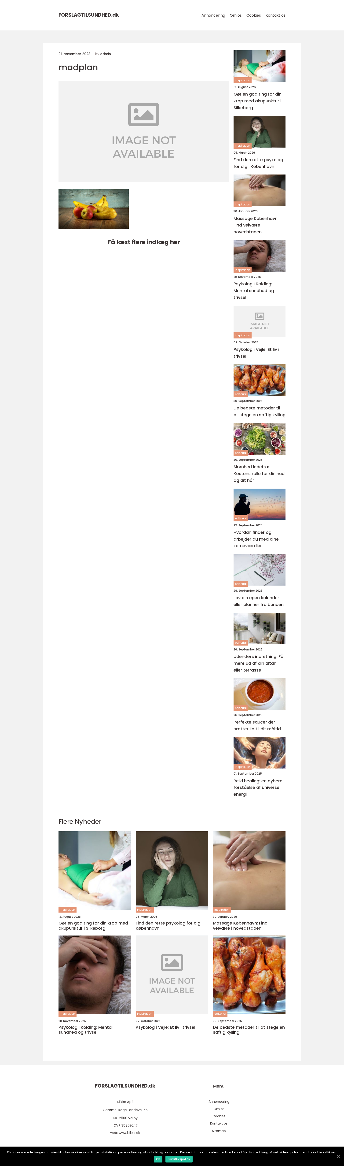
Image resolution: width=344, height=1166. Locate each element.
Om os (236, 15)
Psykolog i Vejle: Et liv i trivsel (256, 352)
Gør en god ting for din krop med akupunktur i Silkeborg (258, 101)
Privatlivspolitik (179, 1159)
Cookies (253, 15)
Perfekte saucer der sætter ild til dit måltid (257, 725)
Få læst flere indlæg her (144, 242)
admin (105, 54)
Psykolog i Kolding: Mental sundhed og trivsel (254, 290)
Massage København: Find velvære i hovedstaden (256, 225)
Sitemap (219, 1131)
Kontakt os (275, 15)
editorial (241, 394)
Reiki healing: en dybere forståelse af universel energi (258, 787)
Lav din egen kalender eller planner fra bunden (259, 601)
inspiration (242, 80)
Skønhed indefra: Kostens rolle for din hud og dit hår (259, 473)
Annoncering (213, 15)
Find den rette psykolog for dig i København (258, 163)
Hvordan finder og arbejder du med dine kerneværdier (256, 539)
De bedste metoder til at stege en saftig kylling (259, 411)
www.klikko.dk (129, 1132)
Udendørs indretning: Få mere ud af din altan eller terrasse (258, 663)
